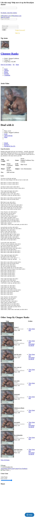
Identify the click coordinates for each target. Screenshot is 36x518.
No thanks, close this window (9, 12)
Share (17, 64)
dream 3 (16, 327)
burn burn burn (18, 449)
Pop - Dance (17, 356)
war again (16, 381)
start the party (17, 354)
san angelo (17, 422)
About (2, 468)
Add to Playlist (8, 135)
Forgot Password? (20, 30)
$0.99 (5, 134)
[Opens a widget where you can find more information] (29, 515)
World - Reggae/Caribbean (19, 342)
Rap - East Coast (18, 329)
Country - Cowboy (19, 424)
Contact (16, 468)
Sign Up (17, 33)
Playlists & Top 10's (9, 146)
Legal (12, 468)
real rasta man (18, 340)
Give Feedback (23, 468)
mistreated (17, 394)
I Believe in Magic (19, 408)
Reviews (6, 144)
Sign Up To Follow (6, 64)
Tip (14, 64)
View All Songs (5, 460)
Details (6, 143)
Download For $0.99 (31, 344)
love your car (17, 367)
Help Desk (7, 468)
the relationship (18, 435)
